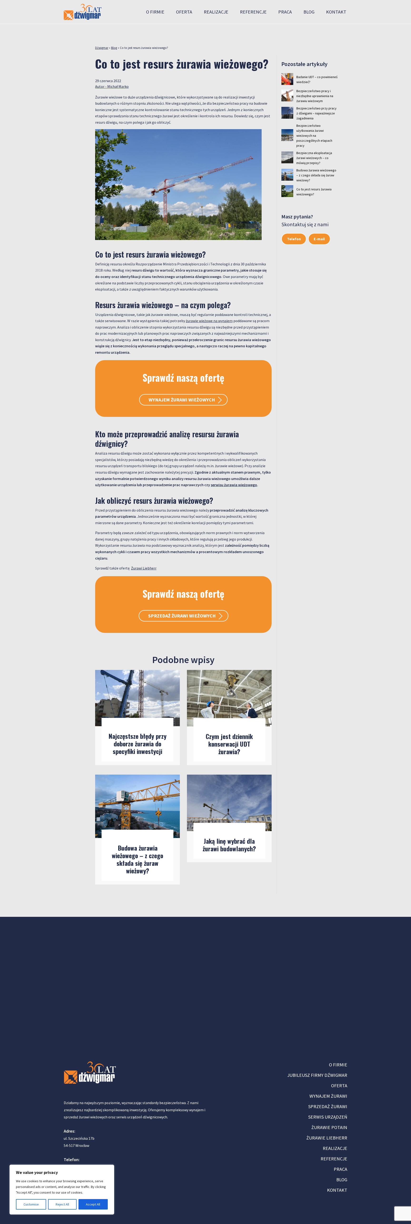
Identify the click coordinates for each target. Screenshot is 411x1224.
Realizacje (216, 12)
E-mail (319, 238)
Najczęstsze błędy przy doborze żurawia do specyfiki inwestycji (137, 743)
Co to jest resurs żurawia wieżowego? (314, 191)
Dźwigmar (101, 48)
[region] (62, 1190)
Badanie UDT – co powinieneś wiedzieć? (317, 79)
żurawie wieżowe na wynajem (209, 320)
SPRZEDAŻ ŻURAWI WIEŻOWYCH (182, 616)
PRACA (340, 1169)
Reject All (62, 1204)
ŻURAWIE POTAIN (329, 1127)
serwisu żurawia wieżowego (234, 484)
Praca (285, 12)
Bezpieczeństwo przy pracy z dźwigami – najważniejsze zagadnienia (316, 113)
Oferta (184, 12)
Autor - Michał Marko (112, 86)
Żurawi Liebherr (144, 568)
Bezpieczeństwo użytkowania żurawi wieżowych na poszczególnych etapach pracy (314, 135)
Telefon (294, 238)
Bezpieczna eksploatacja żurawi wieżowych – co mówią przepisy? (314, 158)
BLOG (341, 1179)
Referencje (253, 12)
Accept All (93, 1204)
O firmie (155, 12)
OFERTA (339, 1085)
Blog (308, 12)
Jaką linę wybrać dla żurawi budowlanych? (229, 844)
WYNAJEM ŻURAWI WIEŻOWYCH (182, 400)
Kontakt (336, 12)
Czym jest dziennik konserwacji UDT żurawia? (229, 744)
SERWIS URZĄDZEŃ (327, 1117)
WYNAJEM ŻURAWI (328, 1096)
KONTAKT (337, 1190)
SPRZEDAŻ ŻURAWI (327, 1106)
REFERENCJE (334, 1159)
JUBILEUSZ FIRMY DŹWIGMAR (317, 1075)
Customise (31, 1204)
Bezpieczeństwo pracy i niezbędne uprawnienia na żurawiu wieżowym (314, 96)
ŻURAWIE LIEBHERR (326, 1138)
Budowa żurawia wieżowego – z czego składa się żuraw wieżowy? (137, 859)
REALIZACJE (335, 1148)
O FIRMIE (338, 1065)
